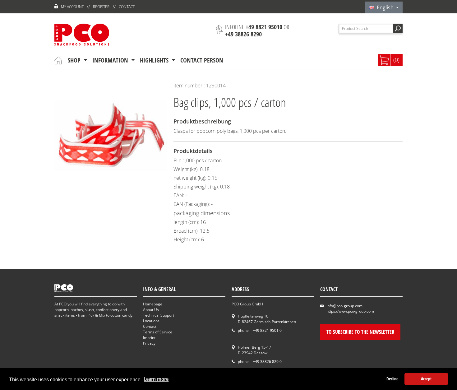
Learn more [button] (156, 379)
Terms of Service (157, 332)
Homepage (152, 304)
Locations (151, 320)
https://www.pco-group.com (350, 311)
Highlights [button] (155, 60)
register (101, 6)
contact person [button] (201, 60)
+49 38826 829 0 (267, 361)
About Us (151, 309)
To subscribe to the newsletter (360, 331)
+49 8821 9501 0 (267, 330)
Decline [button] (392, 379)
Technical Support (158, 315)
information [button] (111, 60)
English (384, 7)
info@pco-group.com (344, 306)
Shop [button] (75, 60)
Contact (127, 6)
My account (72, 6)
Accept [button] (426, 379)
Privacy (149, 343)
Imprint (149, 337)
